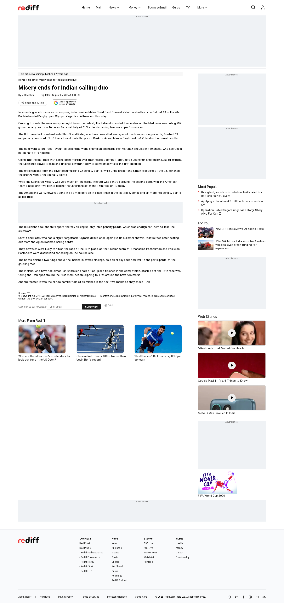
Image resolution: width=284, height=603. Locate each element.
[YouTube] (257, 597)
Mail (98, 7)
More (200, 7)
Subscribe (91, 306)
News (112, 7)
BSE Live (148, 543)
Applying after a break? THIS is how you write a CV (232, 203)
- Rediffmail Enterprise (91, 552)
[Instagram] (250, 597)
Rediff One (85, 548)
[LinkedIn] (264, 597)
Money (133, 7)
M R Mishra (28, 95)
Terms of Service (90, 596)
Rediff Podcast (119, 580)
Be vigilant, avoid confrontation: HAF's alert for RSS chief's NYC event (231, 194)
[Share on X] (236, 597)
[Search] (253, 7)
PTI (28, 293)
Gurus (176, 7)
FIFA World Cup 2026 (211, 495)
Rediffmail (84, 543)
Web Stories (207, 317)
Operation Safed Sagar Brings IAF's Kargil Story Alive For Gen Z (231, 211)
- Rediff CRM (86, 566)
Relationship (182, 557)
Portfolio (148, 562)
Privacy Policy (65, 596)
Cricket (115, 562)
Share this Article (34, 102)
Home (86, 7)
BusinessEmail (157, 7)
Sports (32, 79)
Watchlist (149, 557)
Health (179, 543)
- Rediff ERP (85, 571)
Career (179, 552)
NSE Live (148, 548)
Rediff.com (169, 596)
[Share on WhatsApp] (229, 597)
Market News (150, 552)
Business (117, 548)
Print (110, 305)
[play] (232, 333)
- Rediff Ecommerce (89, 557)
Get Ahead (117, 566)
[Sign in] (263, 7)
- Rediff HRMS (86, 562)
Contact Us (141, 596)
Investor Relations (117, 596)
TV (188, 7)
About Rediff (24, 596)
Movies (115, 552)
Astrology (117, 575)
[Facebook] (243, 597)
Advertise (45, 596)
